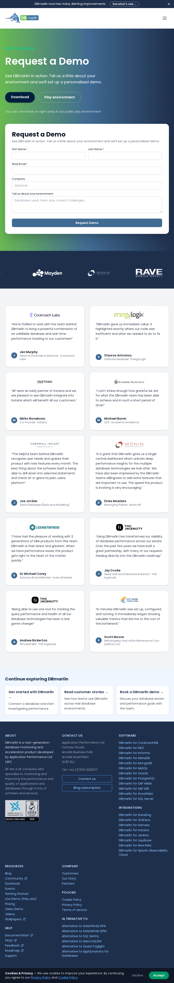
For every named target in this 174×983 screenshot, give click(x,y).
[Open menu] (164, 18)
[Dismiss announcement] (168, 4)
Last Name (96, 149)
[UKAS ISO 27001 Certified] (22, 810)
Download (20, 97)
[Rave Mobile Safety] (136, 273)
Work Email (20, 164)
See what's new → (124, 4)
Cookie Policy (68, 977)
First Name (20, 149)
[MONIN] (85, 273)
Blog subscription (87, 788)
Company (18, 179)
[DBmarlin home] (22, 18)
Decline (137, 975)
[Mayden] (34, 273)
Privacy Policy (41, 977)
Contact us (87, 779)
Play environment (59, 97)
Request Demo (87, 223)
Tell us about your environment (32, 193)
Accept (159, 975)
